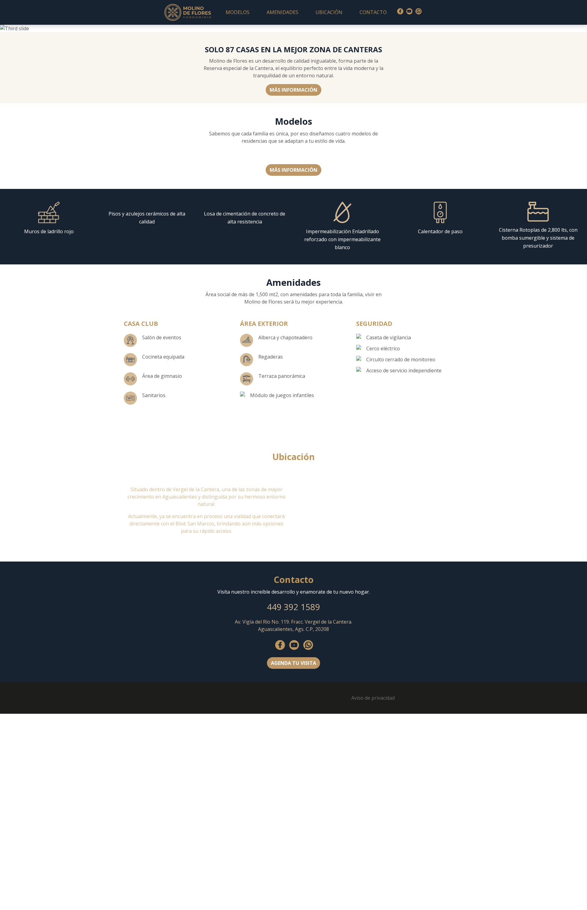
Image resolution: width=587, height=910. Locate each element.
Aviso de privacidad (373, 697)
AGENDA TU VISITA (293, 663)
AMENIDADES (282, 12)
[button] (44, 28)
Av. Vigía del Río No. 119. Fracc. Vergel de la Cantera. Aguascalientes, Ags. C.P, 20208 (293, 625)
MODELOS (237, 12)
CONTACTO (373, 12)
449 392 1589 (293, 607)
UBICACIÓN (329, 12)
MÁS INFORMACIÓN (293, 90)
